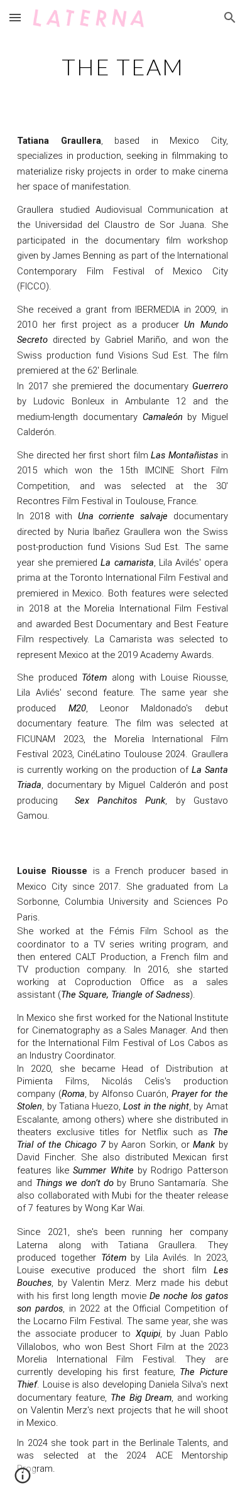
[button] (15, 17)
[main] (122, 66)
